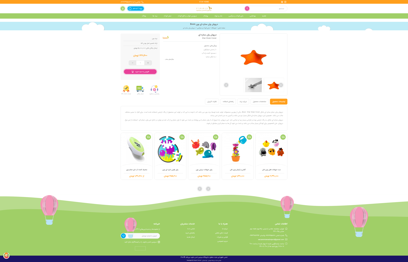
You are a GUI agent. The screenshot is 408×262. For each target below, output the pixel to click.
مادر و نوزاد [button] (218, 16)
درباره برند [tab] (243, 101)
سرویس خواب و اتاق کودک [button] (187, 16)
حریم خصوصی (222, 241)
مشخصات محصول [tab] (259, 101)
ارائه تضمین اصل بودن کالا (149, 43)
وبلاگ (144, 16)
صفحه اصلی (221, 28)
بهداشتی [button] (253, 16)
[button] (226, 85)
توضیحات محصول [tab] (278, 101)
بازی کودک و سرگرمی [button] (236, 16)
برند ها (154, 16)
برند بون (154, 38)
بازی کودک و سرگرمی (203, 28)
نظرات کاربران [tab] (212, 101)
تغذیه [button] (264, 16)
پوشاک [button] (205, 16)
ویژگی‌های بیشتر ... (169, 59)
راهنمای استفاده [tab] (228, 101)
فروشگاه (213, 28)
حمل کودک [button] (167, 16)
